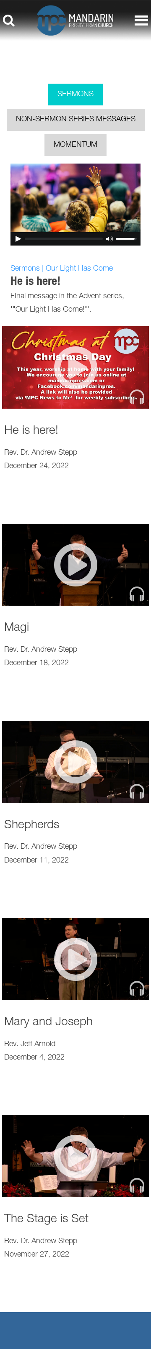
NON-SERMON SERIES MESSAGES (75, 119)
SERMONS (75, 94)
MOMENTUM (75, 145)
